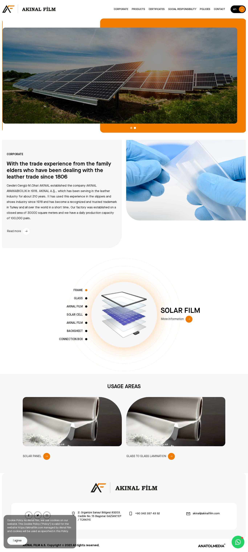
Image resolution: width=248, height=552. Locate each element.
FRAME (78, 290)
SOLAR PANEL (32, 456)
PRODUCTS (138, 9)
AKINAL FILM (75, 306)
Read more (14, 231)
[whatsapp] (238, 542)
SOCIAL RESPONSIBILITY (182, 9)
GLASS (78, 298)
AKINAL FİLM (75, 323)
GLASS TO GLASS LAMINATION (146, 456)
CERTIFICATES (157, 9)
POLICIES (205, 9)
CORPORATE (121, 9)
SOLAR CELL (75, 314)
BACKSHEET (75, 331)
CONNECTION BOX (71, 339)
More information (172, 319)
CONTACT (219, 9)
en (234, 9)
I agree (17, 540)
